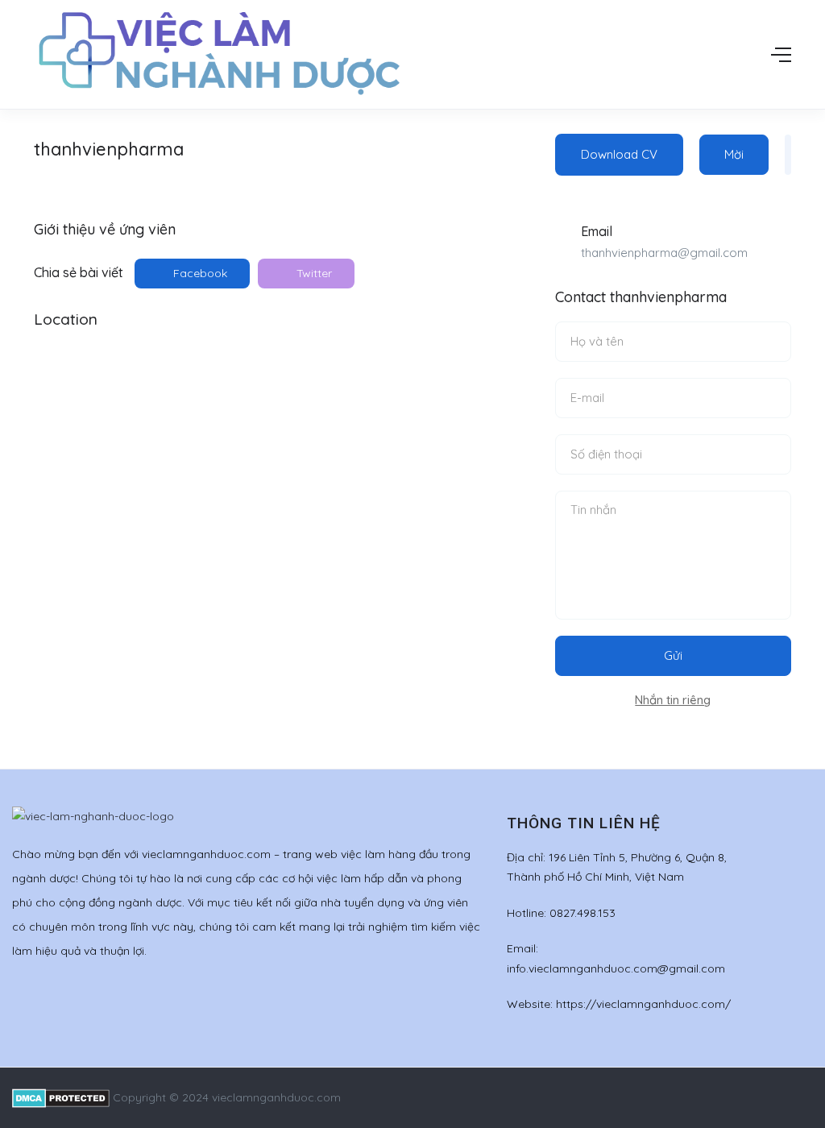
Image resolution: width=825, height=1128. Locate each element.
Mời (734, 154)
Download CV (619, 154)
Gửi (673, 655)
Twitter (312, 273)
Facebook (198, 273)
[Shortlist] (788, 155)
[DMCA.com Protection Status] (61, 1097)
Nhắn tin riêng (673, 699)
